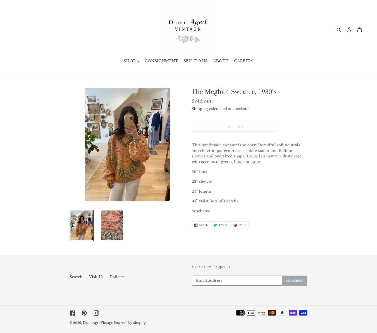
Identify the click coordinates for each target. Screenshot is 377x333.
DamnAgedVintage (98, 323)
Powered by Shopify (130, 323)
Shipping (200, 109)
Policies (117, 277)
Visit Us (96, 277)
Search (76, 277)
